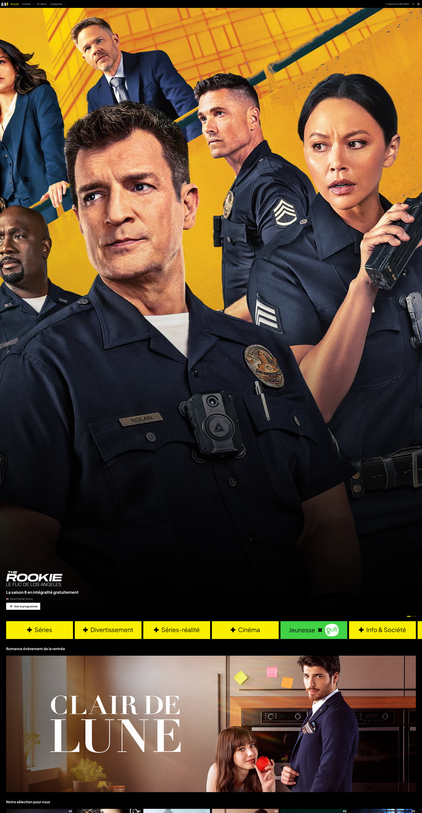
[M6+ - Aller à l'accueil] (4, 4)
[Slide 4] (415, 616)
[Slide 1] (409, 616)
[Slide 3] (413, 616)
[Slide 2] (411, 616)
